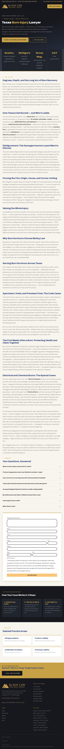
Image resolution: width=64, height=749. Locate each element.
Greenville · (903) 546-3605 (40, 727)
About (3, 711)
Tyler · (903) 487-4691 (39, 715)
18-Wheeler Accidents (13, 650)
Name (8, 528)
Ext (48, 540)
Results (3, 715)
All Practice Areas (37, 701)
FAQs (3, 720)
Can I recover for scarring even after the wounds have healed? (24, 478)
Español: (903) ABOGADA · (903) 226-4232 (13, 702)
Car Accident (36, 686)
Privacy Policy (40, 568)
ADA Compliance (5, 744)
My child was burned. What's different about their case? (22, 495)
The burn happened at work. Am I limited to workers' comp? (23, 472)
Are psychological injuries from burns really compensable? (23, 489)
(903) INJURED (57, 1)
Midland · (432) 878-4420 (40, 730)
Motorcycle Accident (38, 691)
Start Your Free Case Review (15, 39)
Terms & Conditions (6, 737)
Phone (8, 540)
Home (3, 15)
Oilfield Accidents (37, 698)
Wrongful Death (37, 694)
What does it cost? (9, 506)
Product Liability (41, 638)
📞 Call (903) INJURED (12, 673)
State (8, 552)
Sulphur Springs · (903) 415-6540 (41, 711)
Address (9, 546)
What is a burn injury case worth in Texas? (17, 466)
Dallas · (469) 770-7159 (39, 713)
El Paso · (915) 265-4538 (39, 723)
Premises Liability (42, 650)
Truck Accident (37, 689)
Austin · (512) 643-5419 (39, 725)
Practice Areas (11, 15)
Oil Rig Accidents (11, 638)
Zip (33, 552)
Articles (4, 718)
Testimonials (5, 713)
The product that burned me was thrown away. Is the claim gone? (25, 483)
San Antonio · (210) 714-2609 (40, 720)
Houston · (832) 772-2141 (40, 718)
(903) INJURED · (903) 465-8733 (10, 698)
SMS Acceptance (11, 558)
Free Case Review (54, 6)
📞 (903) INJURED (38, 39)
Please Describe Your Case (13, 518)
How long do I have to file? (11, 500)
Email (8, 534)
